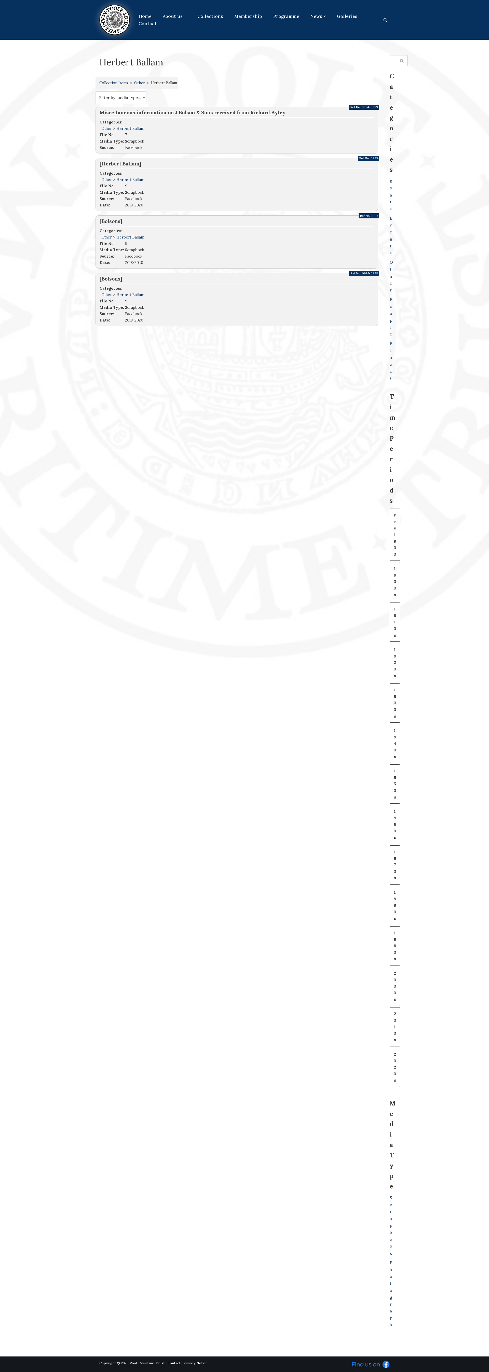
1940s (394, 743)
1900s (394, 581)
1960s (394, 824)
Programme (286, 16)
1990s (394, 945)
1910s (394, 621)
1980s (394, 905)
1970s (394, 864)
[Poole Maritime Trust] (114, 20)
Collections (210, 16)
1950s (394, 783)
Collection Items (113, 83)
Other (139, 83)
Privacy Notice (195, 1363)
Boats (391, 194)
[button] (185, 16)
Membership (248, 16)
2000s (394, 986)
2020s (394, 1067)
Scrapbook (391, 1225)
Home (145, 16)
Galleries (347, 16)
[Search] (385, 20)
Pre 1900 (394, 534)
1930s (394, 702)
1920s (394, 662)
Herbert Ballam (130, 128)
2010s (394, 1026)
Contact (148, 23)
